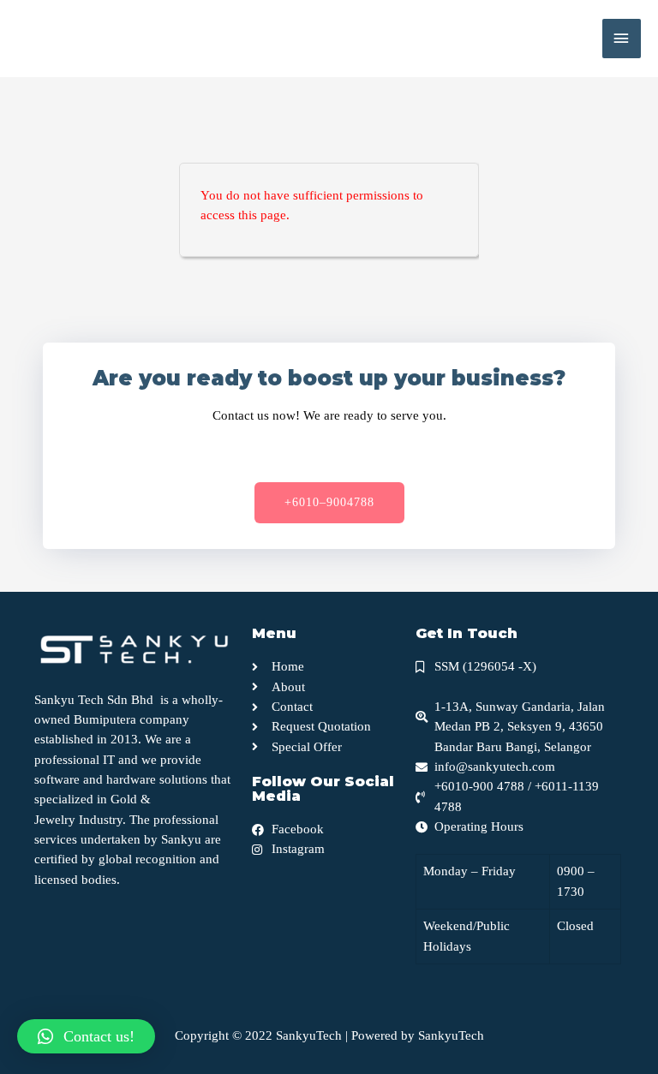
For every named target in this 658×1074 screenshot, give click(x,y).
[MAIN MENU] (621, 38)
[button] (329, 502)
